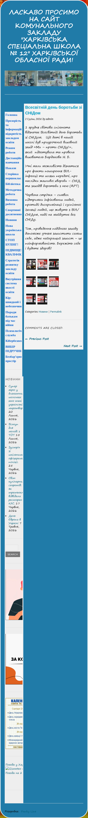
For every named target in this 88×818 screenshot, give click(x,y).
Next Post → (73, 345)
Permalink (56, 311)
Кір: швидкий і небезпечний (15, 302)
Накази (11, 168)
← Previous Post (37, 338)
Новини (43, 311)
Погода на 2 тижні (19, 773)
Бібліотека (13, 184)
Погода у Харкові (17, 764)
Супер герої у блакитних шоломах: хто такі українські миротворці (17, 397)
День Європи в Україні (15, 519)
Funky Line (28, 811)
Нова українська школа (13, 230)
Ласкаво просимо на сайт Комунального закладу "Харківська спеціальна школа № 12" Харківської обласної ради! (44, 36)
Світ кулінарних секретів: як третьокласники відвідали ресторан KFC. (20, 491)
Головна (11, 114)
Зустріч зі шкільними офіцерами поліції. (16, 454)
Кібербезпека (15, 340)
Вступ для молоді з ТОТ (14, 429)
